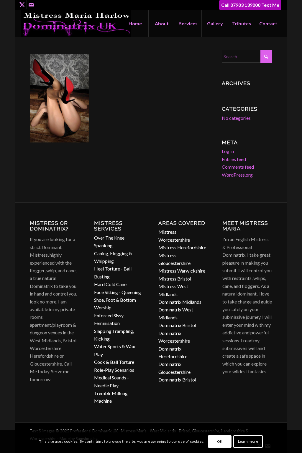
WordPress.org (237, 174)
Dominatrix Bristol (177, 325)
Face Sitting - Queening (117, 292)
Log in (228, 151)
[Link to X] (22, 4)
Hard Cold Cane (110, 284)
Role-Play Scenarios (114, 370)
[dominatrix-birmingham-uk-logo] (76, 23)
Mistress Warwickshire (181, 270)
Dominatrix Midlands (179, 302)
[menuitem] (135, 23)
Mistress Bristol (174, 278)
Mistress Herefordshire (182, 247)
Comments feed (238, 167)
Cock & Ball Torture (114, 362)
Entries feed (234, 159)
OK (220, 441)
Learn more (248, 441)
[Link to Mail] (31, 4)
